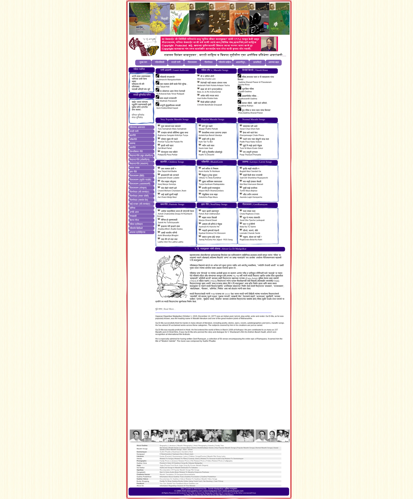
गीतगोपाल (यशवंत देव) (138, 199)
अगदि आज (134, 212)
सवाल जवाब (134, 167)
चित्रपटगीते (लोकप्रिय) (139, 159)
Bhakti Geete (174, 448)
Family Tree (219, 445)
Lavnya (183, 448)
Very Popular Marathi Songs (225, 448)
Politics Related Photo (214, 461)
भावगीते (132, 147)
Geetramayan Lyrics (179, 456)
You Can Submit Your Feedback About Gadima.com (179, 483)
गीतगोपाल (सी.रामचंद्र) (139, 191)
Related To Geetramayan (234, 458)
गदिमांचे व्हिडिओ (136, 228)
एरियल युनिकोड (138, 115)
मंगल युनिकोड (137, 117)
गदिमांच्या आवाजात (137, 127)
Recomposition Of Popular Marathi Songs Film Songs (179, 470)
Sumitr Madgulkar (215, 489)
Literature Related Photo (180, 461)
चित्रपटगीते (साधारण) (138, 163)
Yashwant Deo (177, 454)
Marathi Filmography (184, 445)
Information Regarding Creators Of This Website (177, 486)
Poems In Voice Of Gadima (170, 463)
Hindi (191, 452)
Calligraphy (228, 461)
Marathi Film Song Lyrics (216, 456)
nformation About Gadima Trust (171, 477)
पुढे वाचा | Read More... (165, 309)
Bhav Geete (191, 448)
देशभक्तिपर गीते (136, 151)
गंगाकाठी (132, 216)
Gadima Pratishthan (208, 477)
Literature (172, 445)
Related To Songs (166, 458)
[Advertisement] (209, 388)
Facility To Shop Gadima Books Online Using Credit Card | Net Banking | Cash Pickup (191, 481)
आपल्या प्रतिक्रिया (137, 232)
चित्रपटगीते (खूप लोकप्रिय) (141, 155)
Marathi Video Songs (209, 479)
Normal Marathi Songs (264, 448)
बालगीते (132, 135)
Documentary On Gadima (169, 479)
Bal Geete (163, 448)
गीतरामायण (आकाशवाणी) (139, 183)
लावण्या (132, 143)
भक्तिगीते (133, 139)
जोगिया (132, 208)
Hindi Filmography (200, 445)
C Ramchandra (165, 454)
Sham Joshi (189, 454)
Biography (163, 445)
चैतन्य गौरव (134, 220)
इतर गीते (133, 171)
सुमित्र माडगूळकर (231, 489)
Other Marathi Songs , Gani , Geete (179, 449)
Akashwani (176, 452)
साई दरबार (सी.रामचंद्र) (139, 204)
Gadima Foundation (192, 477)
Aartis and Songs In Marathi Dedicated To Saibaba (179, 467)
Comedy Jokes (193, 458)
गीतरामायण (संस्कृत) (138, 187)
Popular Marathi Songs (245, 448)
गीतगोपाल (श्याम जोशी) (139, 195)
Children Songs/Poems (197, 456)
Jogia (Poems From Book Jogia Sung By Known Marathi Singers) (184, 465)
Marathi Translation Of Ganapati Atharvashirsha (177, 474)
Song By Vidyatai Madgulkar (191, 463)
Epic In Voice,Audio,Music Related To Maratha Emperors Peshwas (184, 472)
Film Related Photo (198, 461)
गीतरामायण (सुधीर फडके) (140, 179)
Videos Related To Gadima (190, 479)
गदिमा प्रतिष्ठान (136, 224)
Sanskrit (185, 452)
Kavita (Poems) (165, 456)
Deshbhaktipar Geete (205, 448)
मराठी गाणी (133, 131)
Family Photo (164, 461)
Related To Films (181, 458)
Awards (211, 445)
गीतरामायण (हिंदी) (136, 175)
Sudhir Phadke (165, 452)
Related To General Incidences (212, 458)
